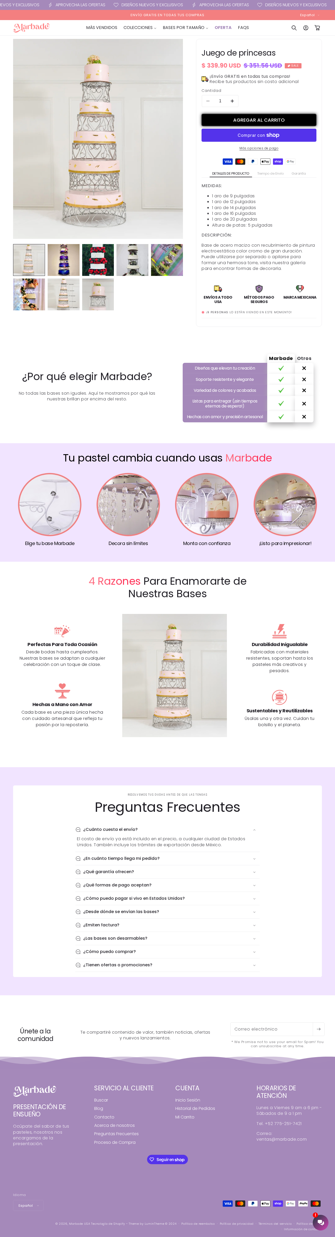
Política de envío (309, 1224)
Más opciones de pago (258, 148)
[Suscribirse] (318, 1029)
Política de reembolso (198, 1224)
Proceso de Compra (115, 1142)
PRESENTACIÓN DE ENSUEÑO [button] (39, 1110)
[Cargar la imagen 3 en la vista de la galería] (98, 260)
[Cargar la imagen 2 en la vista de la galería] (64, 260)
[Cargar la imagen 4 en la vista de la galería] (132, 260)
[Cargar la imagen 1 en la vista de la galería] (29, 260)
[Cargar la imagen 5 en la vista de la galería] (167, 260)
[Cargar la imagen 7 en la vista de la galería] (64, 294)
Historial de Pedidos (195, 1108)
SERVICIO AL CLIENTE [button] (124, 1088)
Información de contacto (303, 1229)
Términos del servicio (275, 1224)
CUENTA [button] (187, 1088)
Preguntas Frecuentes (116, 1134)
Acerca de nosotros (114, 1125)
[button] (140, 28)
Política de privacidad (237, 1224)
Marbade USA (79, 1224)
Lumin (154, 1224)
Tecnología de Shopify (108, 1224)
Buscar (101, 1100)
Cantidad (211, 90)
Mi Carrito (184, 1117)
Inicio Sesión (187, 1100)
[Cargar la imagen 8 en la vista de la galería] (98, 294)
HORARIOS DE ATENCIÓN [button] (276, 1092)
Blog (98, 1108)
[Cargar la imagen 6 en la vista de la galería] (29, 294)
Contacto (104, 1117)
